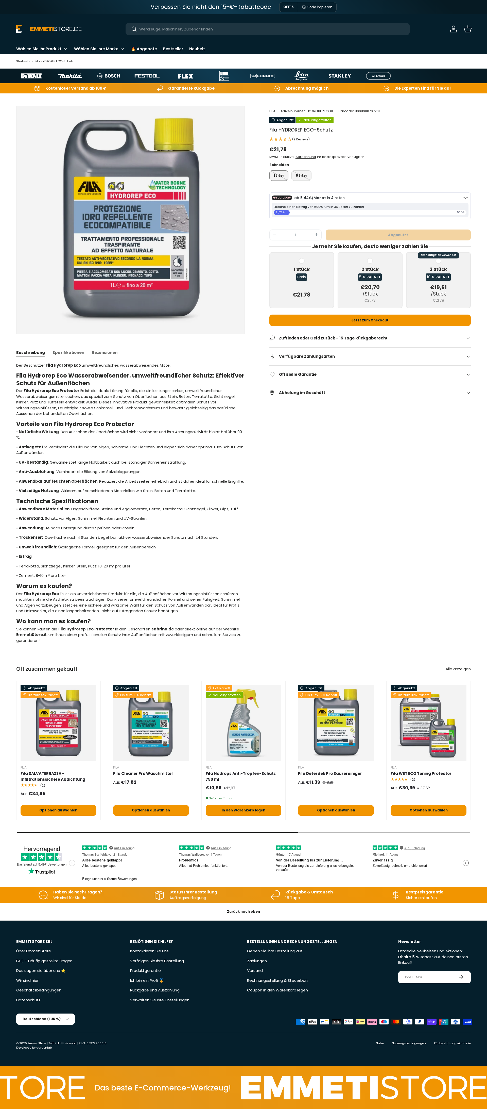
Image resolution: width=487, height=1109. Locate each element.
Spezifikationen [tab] (68, 352)
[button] (467, 29)
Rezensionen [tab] (104, 352)
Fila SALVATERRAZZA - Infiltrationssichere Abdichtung (53, 776)
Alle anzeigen (458, 669)
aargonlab (44, 1048)
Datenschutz (28, 1000)
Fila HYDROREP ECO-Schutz (54, 61)
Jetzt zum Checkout (370, 320)
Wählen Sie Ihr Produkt (39, 49)
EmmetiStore (37, 1043)
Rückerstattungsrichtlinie (452, 1043)
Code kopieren (320, 7)
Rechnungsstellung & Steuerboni (277, 980)
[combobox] (268, 29)
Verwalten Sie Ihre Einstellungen (159, 1000)
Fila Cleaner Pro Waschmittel (143, 773)
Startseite (23, 61)
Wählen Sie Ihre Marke (96, 49)
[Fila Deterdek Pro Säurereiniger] (336, 723)
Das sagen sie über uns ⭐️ (41, 970)
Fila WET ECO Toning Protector (421, 773)
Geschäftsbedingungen (38, 990)
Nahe (380, 1043)
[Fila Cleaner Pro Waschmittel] (151, 723)
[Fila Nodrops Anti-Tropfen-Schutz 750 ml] (244, 723)
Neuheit (197, 49)
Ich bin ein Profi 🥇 (147, 980)
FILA (272, 111)
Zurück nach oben (243, 911)
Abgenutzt (398, 234)
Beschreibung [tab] (30, 352)
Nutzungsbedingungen (409, 1043)
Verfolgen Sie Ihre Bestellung (157, 961)
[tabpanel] (130, 503)
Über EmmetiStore (33, 951)
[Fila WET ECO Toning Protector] (428, 723)
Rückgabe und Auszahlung (155, 990)
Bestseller (173, 49)
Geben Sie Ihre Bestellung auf (275, 951)
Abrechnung (305, 156)
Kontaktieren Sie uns (149, 951)
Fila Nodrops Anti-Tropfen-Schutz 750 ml (241, 776)
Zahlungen (257, 961)
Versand (255, 970)
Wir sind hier (27, 980)
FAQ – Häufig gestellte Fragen (44, 961)
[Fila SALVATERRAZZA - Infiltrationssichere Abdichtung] (58, 723)
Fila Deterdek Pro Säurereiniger (330, 773)
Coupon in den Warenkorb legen (277, 990)
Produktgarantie (145, 970)
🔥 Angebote (144, 49)
